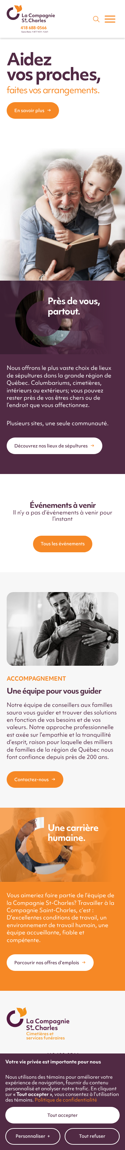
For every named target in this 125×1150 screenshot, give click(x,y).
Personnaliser (33, 1136)
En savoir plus (29, 110)
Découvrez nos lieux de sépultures (51, 446)
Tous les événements (63, 544)
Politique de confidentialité (66, 1100)
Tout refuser (92, 1136)
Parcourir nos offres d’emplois (46, 963)
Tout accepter (62, 1115)
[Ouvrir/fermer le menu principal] (110, 19)
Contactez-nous (31, 779)
